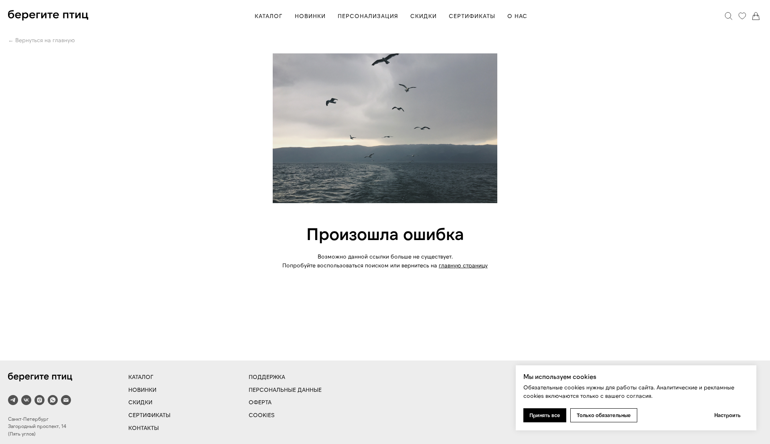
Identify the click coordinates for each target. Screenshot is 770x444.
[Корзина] (756, 16)
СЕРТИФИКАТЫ (472, 15)
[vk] (26, 400)
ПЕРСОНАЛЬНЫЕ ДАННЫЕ (285, 389)
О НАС (517, 15)
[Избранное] (742, 16)
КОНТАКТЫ (143, 427)
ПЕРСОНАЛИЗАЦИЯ (368, 15)
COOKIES (262, 414)
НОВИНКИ (310, 15)
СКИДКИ (423, 15)
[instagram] (39, 400)
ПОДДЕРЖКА (267, 376)
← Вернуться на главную (41, 40)
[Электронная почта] (66, 400)
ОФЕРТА (260, 402)
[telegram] (13, 400)
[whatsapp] (53, 400)
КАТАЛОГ (269, 15)
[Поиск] (729, 16)
